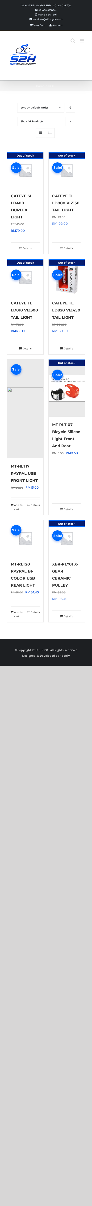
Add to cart (18, 507)
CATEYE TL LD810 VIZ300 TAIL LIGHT (24, 310)
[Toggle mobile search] (73, 40)
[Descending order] (70, 107)
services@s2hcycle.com (47, 19)
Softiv (66, 655)
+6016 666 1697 (47, 14)
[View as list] (49, 133)
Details (27, 248)
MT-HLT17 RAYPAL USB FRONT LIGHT (24, 473)
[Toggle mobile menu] (82, 40)
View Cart (39, 25)
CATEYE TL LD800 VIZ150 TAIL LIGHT (65, 203)
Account (57, 25)
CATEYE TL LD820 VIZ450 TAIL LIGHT (66, 310)
